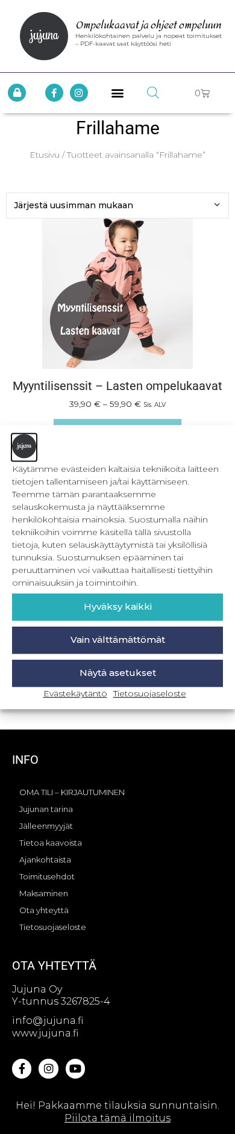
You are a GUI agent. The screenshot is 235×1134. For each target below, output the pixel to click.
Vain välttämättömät (117, 639)
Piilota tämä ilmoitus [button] (117, 1118)
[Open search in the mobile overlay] (153, 93)
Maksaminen (43, 893)
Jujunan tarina (46, 809)
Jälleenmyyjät (46, 826)
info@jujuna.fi (47, 1020)
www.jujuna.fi (45, 1033)
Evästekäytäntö (75, 693)
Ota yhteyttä (44, 910)
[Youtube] (75, 1068)
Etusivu (45, 154)
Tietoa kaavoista (50, 842)
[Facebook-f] (54, 93)
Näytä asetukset (118, 672)
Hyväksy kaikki (118, 606)
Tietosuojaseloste (149, 693)
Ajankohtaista (45, 859)
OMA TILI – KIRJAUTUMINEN (72, 792)
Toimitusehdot (47, 876)
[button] (118, 93)
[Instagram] (79, 93)
